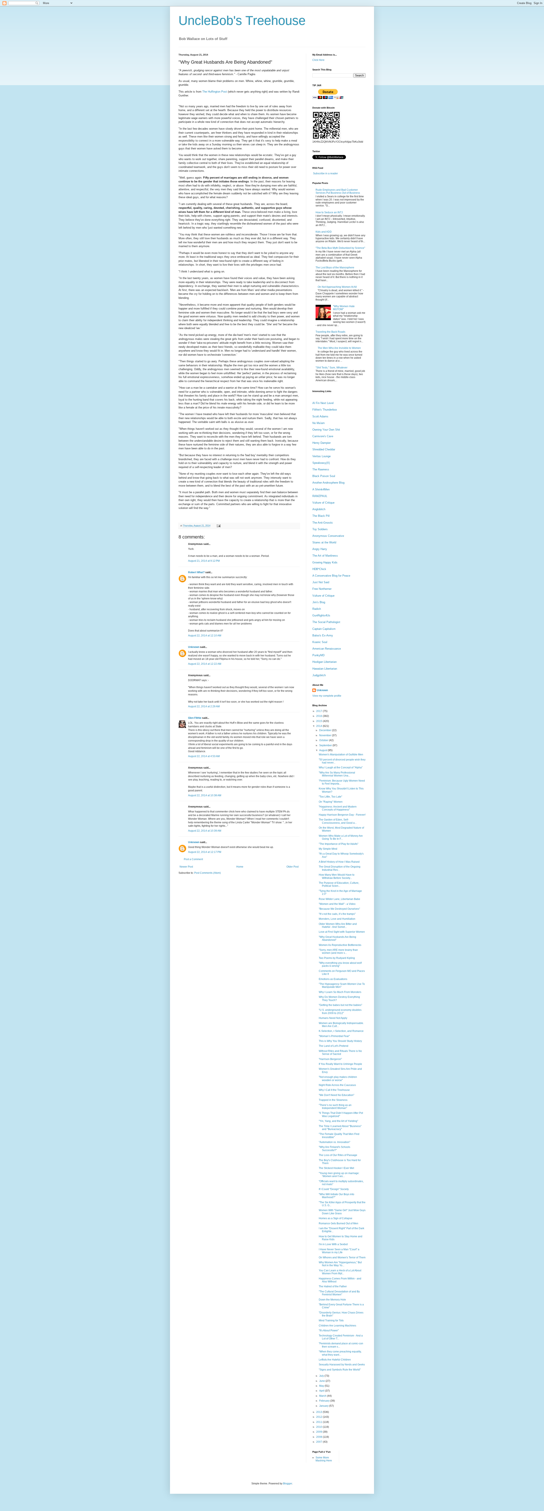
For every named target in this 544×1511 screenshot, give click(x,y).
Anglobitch (318, 509)
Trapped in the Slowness (333, 1100)
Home (239, 866)
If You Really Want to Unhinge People (340, 1064)
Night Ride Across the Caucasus (337, 1085)
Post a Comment (193, 859)
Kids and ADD (324, 231)
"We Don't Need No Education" (336, 1095)
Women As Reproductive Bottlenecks (340, 945)
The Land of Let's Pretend (333, 1045)
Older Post (292, 866)
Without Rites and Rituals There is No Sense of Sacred (340, 1053)
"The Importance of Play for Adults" (338, 843)
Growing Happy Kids (324, 562)
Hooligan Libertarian (324, 661)
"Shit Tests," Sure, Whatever (331, 367)
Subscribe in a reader (325, 173)
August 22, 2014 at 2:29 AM (204, 706)
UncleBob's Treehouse (242, 20)
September (326, 745)
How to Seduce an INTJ (329, 212)
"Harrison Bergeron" (330, 1059)
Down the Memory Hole (332, 1299)
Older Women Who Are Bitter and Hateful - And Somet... (338, 925)
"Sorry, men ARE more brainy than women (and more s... (338, 951)
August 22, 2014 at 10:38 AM (204, 795)
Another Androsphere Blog (328, 482)
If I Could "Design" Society (334, 1189)
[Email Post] (218, 525)
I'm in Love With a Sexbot (333, 1244)
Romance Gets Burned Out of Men (338, 1223)
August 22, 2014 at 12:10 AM (204, 635)
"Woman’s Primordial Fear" (334, 1036)
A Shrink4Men (321, 489)
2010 (319, 1426)
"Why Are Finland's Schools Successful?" (334, 1149)
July (321, 1375)
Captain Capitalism (324, 628)
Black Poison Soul (323, 476)
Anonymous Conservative (328, 535)
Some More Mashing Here (324, 1459)
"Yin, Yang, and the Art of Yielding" (338, 1121)
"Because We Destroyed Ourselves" (339, 908)
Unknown (193, 647)
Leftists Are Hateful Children (335, 1359)
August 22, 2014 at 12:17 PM (204, 852)
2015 (319, 721)
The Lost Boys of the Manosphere (335, 267)
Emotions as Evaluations (333, 979)
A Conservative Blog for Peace (331, 575)
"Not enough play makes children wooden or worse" (338, 1078)
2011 (319, 1422)
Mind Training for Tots (331, 1320)
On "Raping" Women (331, 801)
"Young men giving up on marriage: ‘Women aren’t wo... (339, 1175)
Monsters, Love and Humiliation (337, 918)
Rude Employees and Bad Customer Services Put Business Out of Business (338, 191)
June (322, 1380)
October (324, 740)
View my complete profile (326, 695)
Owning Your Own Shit (326, 429)
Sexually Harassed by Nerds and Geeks (342, 1364)
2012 (319, 1416)
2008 (319, 1436)
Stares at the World (324, 542)
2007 (319, 1441)
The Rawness (320, 469)
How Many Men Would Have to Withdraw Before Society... (336, 876)
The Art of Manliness (325, 555)
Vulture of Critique (323, 502)
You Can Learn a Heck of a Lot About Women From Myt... (340, 1272)
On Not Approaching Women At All (337, 286)
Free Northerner (322, 588)
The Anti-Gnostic (322, 522)
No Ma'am (318, 423)
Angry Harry (319, 549)
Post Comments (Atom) (207, 872)
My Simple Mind (328, 848)
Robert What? (196, 572)
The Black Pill (321, 515)
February (324, 1400)
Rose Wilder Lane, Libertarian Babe (339, 899)
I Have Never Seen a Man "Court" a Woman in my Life (339, 1251)
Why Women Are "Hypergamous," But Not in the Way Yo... (340, 1264)
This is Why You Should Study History (340, 1041)
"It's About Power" (329, 1330)
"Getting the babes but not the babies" (340, 1005)
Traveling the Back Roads (330, 331)
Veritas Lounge (321, 456)
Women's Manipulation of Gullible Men (341, 754)
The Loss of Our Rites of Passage (338, 1155)
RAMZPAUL (319, 496)
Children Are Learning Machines (337, 1325)
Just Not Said (320, 582)
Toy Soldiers (320, 529)
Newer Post (186, 866)
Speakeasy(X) (321, 462)
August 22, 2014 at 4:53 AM (204, 756)
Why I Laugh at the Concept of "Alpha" (341, 767)
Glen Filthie (194, 717)
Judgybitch (319, 675)
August (323, 750)
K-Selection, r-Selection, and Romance (341, 1031)
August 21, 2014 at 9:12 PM (204, 560)
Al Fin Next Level (323, 403)
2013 (319, 1412)
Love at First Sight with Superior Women (342, 931)
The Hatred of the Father (333, 1286)
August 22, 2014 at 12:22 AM (204, 663)
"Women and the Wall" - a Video (337, 903)
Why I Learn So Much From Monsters (340, 992)
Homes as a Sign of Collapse (335, 1218)
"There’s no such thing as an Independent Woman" (335, 1107)
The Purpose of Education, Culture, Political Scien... (339, 884)
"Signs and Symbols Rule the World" (340, 1369)
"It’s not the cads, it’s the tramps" (337, 913)
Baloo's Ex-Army (322, 635)
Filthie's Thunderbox (324, 409)
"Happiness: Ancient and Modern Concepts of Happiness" (338, 808)
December (325, 730)
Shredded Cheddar (323, 449)
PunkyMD (318, 655)
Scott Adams (320, 416)
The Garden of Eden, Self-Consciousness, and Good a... (338, 821)
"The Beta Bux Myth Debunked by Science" (340, 247)
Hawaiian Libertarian (324, 668)
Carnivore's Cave (322, 436)
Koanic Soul (319, 642)
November (325, 735)
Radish (316, 608)
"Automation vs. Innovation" (334, 1142)
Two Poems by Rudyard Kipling (337, 958)
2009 (319, 1431)
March (323, 1395)
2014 (319, 726)
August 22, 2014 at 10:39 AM (204, 830)
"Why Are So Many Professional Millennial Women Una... (337, 774)
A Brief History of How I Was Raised (339, 861)
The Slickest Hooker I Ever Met (336, 1168)
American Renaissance (326, 648)
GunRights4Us (321, 615)
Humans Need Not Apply (333, 1018)
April (322, 1390)
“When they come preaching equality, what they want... (340, 1353)
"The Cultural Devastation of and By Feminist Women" (339, 1293)
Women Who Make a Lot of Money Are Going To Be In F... (341, 837)
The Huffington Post (214, 91)
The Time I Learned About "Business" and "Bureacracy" (340, 1128)
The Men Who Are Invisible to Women (339, 348)
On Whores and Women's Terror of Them (342, 1257)
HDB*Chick (319, 569)
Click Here (318, 60)
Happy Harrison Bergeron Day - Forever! (342, 814)
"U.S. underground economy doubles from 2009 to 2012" (340, 1011)
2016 (319, 716)
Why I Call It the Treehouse (334, 1089)
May (322, 1385)
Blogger (287, 1483)
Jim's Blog (318, 602)
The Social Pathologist (326, 622)
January (324, 1405)
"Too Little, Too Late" (330, 796)
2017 (319, 711)
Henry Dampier (321, 442)
